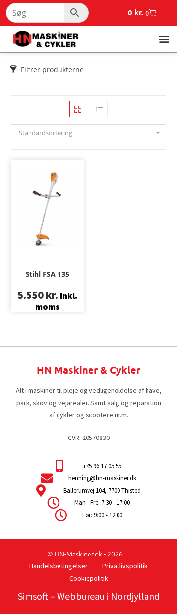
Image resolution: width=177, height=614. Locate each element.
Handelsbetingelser (59, 565)
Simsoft (33, 596)
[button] (164, 38)
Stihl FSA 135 (47, 274)
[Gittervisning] (77, 109)
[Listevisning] (99, 109)
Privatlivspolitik (125, 565)
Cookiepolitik (88, 578)
